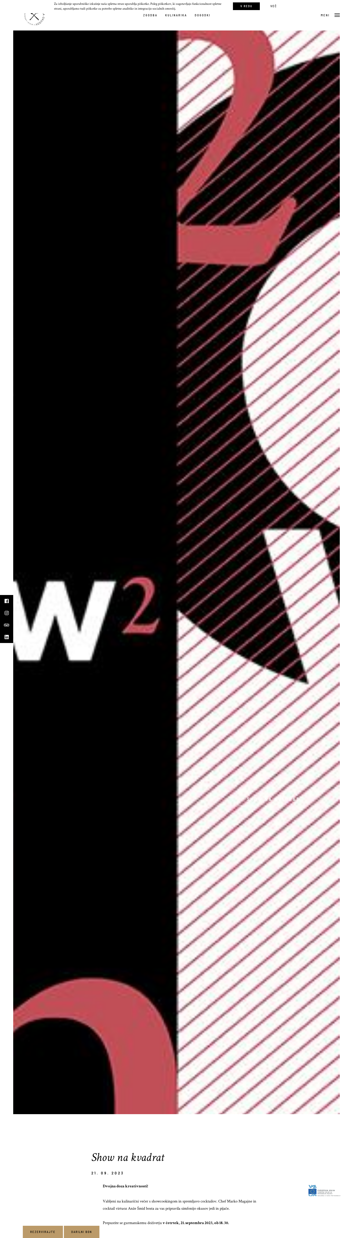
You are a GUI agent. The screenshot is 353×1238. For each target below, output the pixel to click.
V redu (246, 6)
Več (273, 6)
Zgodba (150, 15)
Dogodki (203, 15)
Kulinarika (176, 15)
